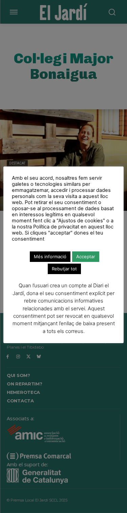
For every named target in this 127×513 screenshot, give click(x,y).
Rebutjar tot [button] (64, 268)
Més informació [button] (50, 256)
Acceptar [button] (85, 256)
